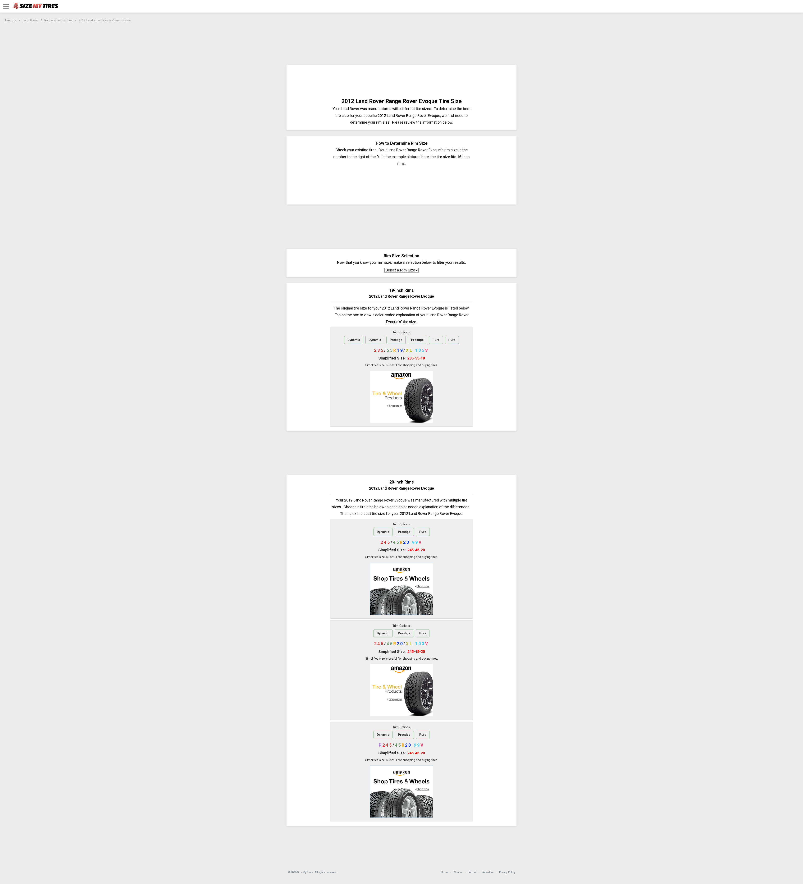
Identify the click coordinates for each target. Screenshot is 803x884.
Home (444, 872)
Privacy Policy (507, 872)
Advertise (488, 872)
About (473, 872)
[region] (401, 43)
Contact (458, 872)
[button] (6, 6)
